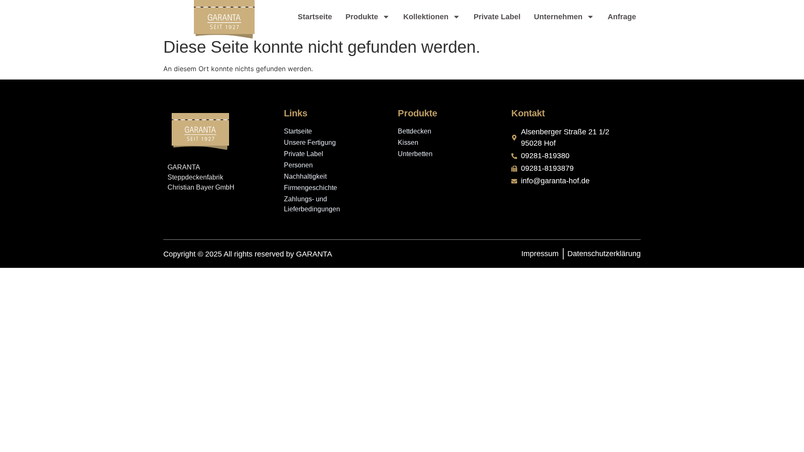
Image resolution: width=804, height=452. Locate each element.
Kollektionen (425, 17)
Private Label (497, 17)
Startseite (315, 17)
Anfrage (622, 17)
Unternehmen (558, 17)
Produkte (361, 17)
